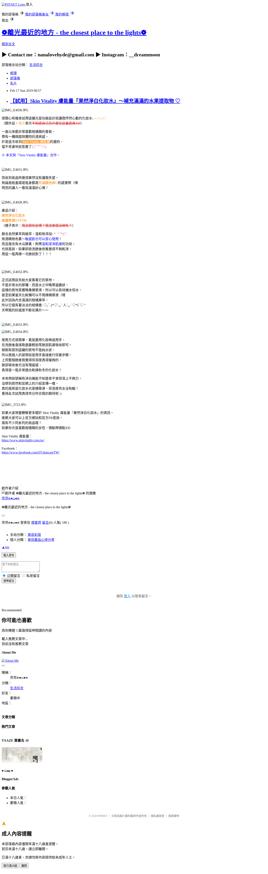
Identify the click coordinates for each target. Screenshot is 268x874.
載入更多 (8, 555)
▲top (5, 547)
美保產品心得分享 (41, 540)
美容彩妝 (34, 535)
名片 (13, 83)
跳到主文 (8, 44)
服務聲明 (173, 815)
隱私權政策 (157, 815)
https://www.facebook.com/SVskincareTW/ (30, 452)
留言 (45, 522)
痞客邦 (36, 522)
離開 (24, 865)
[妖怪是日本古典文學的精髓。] (22, 762)
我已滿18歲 (10, 865)
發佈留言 (8, 580)
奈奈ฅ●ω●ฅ (10, 498)
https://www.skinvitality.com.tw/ (23, 440)
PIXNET (102, 815)
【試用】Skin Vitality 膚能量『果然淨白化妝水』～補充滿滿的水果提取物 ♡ (95, 101)
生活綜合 (36, 65)
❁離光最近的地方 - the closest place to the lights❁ (74, 32)
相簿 (13, 73)
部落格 (15, 78)
